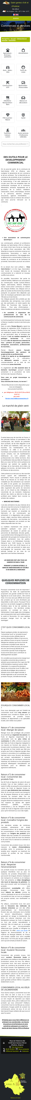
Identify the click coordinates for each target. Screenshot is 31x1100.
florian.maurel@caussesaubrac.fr (16, 398)
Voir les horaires (17, 1047)
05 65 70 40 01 (10, 1049)
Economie (12, 40)
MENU (16, 18)
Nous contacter (23, 1049)
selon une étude (22, 930)
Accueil (13, 39)
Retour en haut (15, 1098)
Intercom (25, 1051)
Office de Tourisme (12, 1051)
